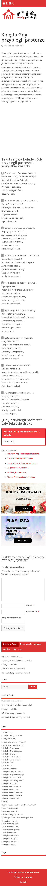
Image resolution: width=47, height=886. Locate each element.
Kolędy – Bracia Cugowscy (13, 751)
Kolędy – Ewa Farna (10, 769)
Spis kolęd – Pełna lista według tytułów (17, 817)
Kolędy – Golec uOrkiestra (13, 771)
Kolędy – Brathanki (10, 754)
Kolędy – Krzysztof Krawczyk (13, 775)
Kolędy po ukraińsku (10, 841)
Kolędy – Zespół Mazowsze (13, 792)
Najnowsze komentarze (30, 644)
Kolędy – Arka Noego (11, 748)
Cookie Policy (7, 732)
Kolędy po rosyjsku (10, 838)
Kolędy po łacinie (9, 833)
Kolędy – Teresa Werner (12, 786)
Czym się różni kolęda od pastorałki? (16, 660)
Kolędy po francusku (11, 827)
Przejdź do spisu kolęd (14, 45)
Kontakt (4, 801)
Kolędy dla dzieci (8, 738)
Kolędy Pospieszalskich (11, 798)
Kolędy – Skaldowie (10, 783)
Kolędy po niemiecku (11, 836)
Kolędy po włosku (9, 844)
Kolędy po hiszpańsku (11, 830)
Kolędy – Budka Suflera (11, 757)
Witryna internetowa (11, 617)
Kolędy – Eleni (8, 763)
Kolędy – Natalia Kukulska (12, 777)
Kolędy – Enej (8, 766)
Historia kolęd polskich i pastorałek (15, 673)
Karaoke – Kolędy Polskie (11, 735)
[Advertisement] (23, 130)
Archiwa (6, 649)
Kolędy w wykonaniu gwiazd (13, 745)
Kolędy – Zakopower (11, 789)
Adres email (32, 611)
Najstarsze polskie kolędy (11, 656)
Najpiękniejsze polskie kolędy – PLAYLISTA (18, 805)
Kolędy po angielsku (10, 824)
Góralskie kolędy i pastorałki (13, 669)
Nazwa (30, 605)
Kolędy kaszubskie (9, 664)
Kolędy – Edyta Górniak (11, 760)
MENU (10, 3)
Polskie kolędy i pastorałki (12, 814)
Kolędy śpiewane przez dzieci (13, 742)
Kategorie (18, 649)
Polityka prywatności (9, 811)
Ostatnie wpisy (10, 644)
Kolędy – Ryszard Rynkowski (13, 780)
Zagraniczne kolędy (9, 821)
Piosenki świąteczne (9, 808)
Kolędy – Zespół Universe (12, 795)
